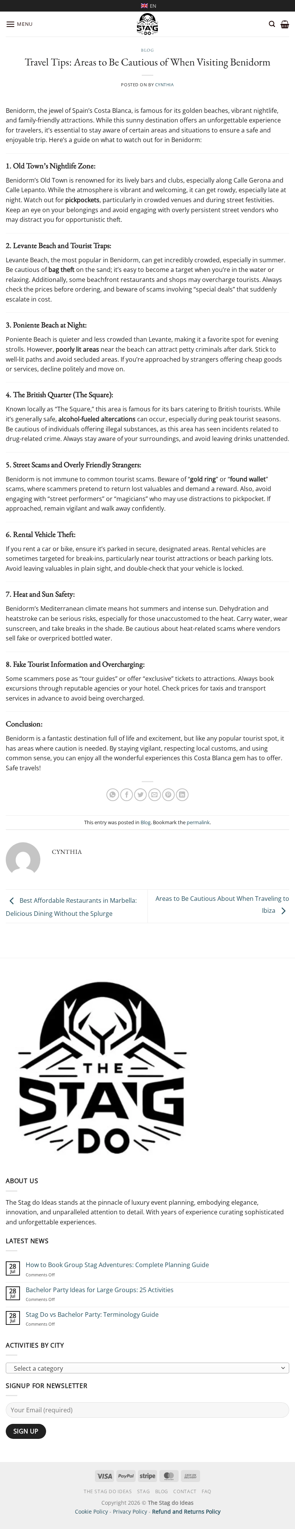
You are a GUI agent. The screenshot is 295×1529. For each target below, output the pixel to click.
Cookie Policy (91, 1511)
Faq (206, 1491)
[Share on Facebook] (126, 794)
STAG (143, 1491)
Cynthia (164, 84)
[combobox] (147, 1368)
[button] (19, 24)
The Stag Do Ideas (108, 1491)
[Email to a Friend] (154, 794)
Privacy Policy (130, 1511)
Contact (184, 1491)
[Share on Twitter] (140, 794)
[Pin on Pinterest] (168, 794)
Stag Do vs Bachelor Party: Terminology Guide (92, 1314)
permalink (198, 822)
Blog (147, 50)
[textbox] (145, 1368)
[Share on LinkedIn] (182, 794)
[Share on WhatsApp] (112, 794)
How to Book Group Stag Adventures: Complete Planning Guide (117, 1265)
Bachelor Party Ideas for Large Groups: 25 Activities (100, 1290)
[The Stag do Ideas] (147, 24)
